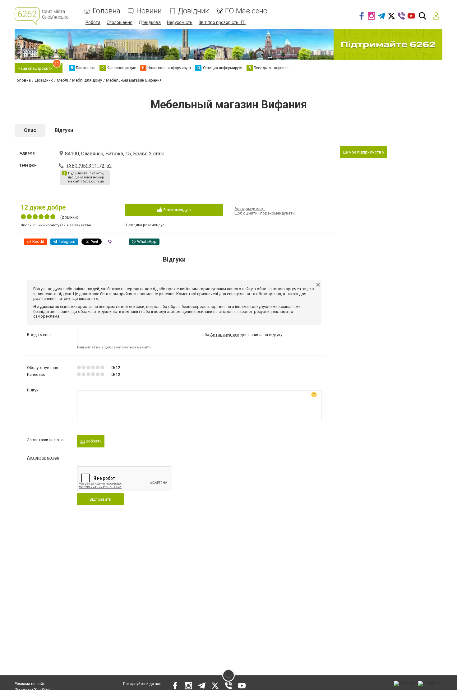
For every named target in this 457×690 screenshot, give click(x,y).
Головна (106, 11)
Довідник (193, 11)
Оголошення (119, 22)
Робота (92, 22)
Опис (30, 130)
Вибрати (93, 441)
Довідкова (150, 22)
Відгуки (64, 130)
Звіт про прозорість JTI (222, 22)
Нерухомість (179, 22)
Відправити (100, 499)
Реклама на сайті (30, 684)
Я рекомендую (176, 209)
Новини (149, 11)
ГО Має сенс (246, 11)
